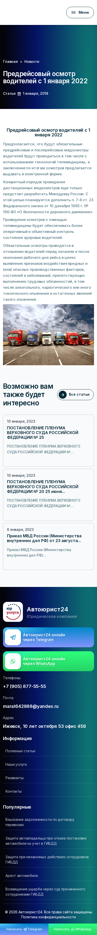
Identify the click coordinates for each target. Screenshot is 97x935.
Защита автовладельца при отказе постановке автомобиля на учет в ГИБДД (46, 840)
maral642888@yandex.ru (31, 706)
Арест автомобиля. (22, 875)
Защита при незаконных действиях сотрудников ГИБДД (47, 859)
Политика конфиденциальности (48, 917)
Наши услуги (16, 764)
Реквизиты (14, 778)
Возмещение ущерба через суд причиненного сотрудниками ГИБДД (45, 891)
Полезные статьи (20, 751)
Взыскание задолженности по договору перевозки (39, 822)
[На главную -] (7, 12)
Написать (24, 929)
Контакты (13, 791)
